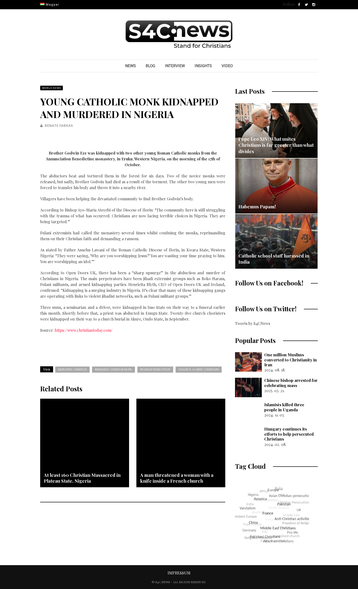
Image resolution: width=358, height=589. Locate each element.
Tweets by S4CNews (252, 323)
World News (51, 87)
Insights (203, 66)
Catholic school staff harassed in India (273, 258)
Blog (150, 66)
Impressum (179, 572)
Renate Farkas (59, 126)
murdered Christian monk (113, 369)
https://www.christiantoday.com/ (84, 330)
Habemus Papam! (257, 206)
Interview (175, 66)
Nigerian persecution (155, 369)
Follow (289, 4)
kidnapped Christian (72, 369)
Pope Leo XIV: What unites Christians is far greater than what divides (276, 145)
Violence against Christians (199, 369)
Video (227, 66)
